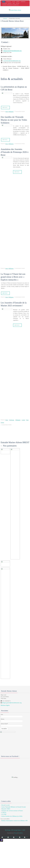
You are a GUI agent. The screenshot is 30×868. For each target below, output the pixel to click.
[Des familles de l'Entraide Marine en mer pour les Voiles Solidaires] (6, 125)
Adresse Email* (4, 721)
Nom (2, 712)
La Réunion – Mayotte (7, 3)
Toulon (17, 3)
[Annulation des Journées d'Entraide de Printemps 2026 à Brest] (6, 157)
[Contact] (21, 834)
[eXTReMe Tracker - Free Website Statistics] (1, 838)
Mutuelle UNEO (5, 806)
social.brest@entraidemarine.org (11, 60)
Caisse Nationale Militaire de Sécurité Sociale (13, 804)
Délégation (10, 111)
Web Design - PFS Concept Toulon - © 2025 (15, 827)
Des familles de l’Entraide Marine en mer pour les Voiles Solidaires (14, 119)
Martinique (23, 1)
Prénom (2, 716)
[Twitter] (26, 834)
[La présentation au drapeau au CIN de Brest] (6, 93)
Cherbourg (8, 1)
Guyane (13, 1)
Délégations (5, 18)
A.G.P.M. (3, 812)
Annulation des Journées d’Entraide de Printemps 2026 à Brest (14, 151)
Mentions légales (5, 703)
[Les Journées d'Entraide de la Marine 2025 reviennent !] (6, 307)
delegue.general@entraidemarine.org (11, 700)
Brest (3, 1)
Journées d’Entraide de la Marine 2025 (10, 4)
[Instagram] (16, 834)
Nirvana (15, 830)
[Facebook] (4, 834)
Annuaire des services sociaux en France (12, 808)
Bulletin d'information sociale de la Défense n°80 (14, 818)
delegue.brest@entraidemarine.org (12, 50)
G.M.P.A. (3, 810)
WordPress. (20, 830)
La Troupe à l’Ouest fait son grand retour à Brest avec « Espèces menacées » (13, 275)
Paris (14, 3)
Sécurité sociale (5, 802)
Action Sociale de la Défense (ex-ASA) (11, 813)
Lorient (18, 1)
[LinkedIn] (10, 834)
